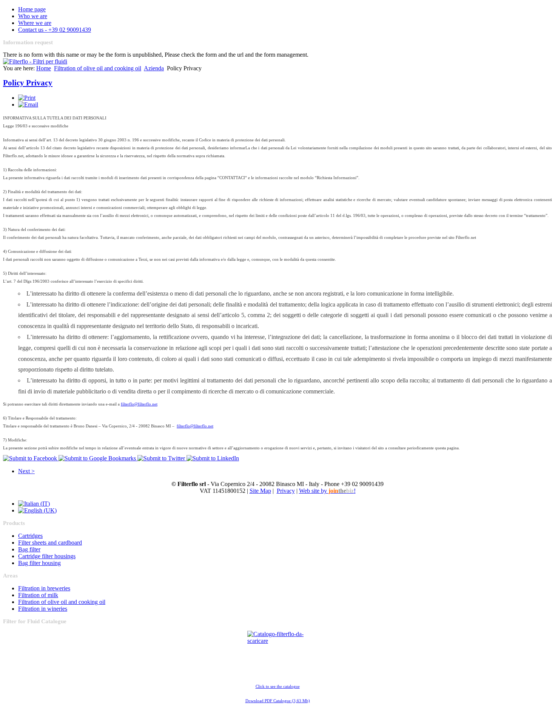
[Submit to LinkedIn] (213, 458)
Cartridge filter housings (47, 556)
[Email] (28, 104)
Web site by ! (327, 491)
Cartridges (30, 536)
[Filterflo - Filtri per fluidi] (35, 61)
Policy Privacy (27, 82)
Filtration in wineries (42, 608)
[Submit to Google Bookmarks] (98, 458)
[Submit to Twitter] (162, 458)
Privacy (286, 491)
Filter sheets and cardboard (50, 542)
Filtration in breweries (44, 588)
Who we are (32, 16)
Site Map (260, 491)
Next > (26, 471)
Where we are (34, 23)
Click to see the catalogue (278, 686)
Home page (32, 9)
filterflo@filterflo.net (139, 404)
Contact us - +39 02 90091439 (54, 29)
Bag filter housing (39, 563)
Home (43, 68)
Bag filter (29, 549)
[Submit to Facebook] (31, 458)
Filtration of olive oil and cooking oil (97, 68)
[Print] (26, 97)
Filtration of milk (38, 595)
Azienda (154, 68)
